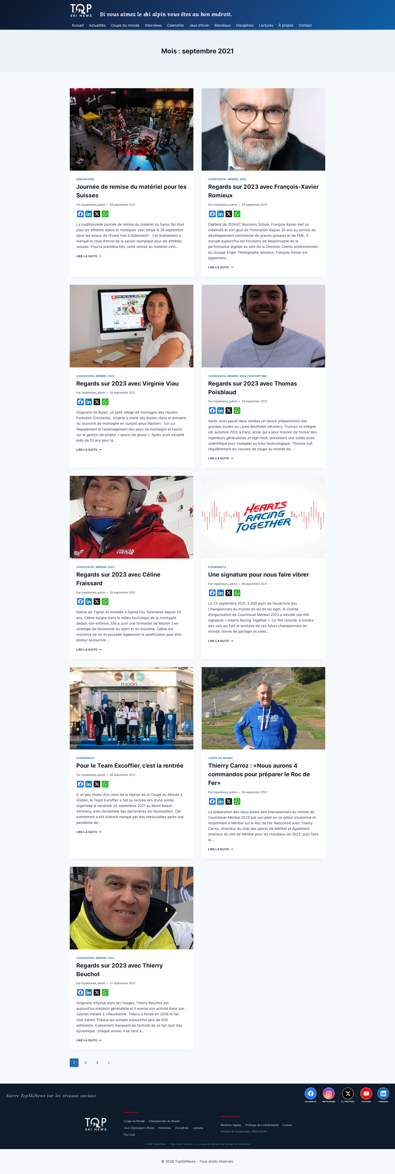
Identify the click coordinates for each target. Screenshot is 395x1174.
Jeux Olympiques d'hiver (139, 1127)
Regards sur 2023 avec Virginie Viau (127, 383)
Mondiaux (223, 25)
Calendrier (175, 25)
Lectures (266, 25)
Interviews (153, 25)
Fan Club (129, 1134)
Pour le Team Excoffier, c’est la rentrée (130, 765)
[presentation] (131, 129)
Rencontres (85, 179)
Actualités (97, 25)
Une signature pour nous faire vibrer (258, 574)
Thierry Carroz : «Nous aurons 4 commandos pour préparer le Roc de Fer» (259, 774)
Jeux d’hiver (199, 25)
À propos (286, 25)
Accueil (78, 25)
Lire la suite (88, 256)
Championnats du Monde (164, 1121)
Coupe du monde (125, 25)
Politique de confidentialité (262, 1125)
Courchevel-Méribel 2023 (227, 179)
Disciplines (245, 25)
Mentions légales (231, 1125)
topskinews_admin (93, 204)
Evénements (217, 567)
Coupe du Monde (134, 1121)
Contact (305, 25)
